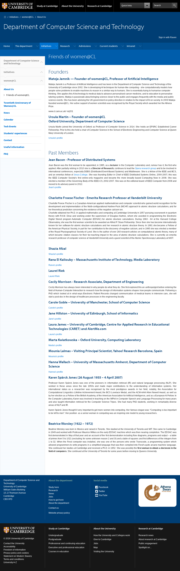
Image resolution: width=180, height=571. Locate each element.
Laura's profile (55, 334)
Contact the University (14, 543)
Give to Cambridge (102, 539)
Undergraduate (56, 535)
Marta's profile (55, 345)
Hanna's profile (56, 372)
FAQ (6, 153)
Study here (54, 487)
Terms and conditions (14, 559)
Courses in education (59, 551)
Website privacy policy (59, 513)
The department (23, 46)
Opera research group (145, 168)
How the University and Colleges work (112, 535)
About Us (41, 17)
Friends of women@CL (18, 95)
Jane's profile (55, 319)
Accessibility (9, 546)
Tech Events (10, 126)
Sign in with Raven (167, 37)
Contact (8, 140)
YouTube (103, 495)
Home (5, 16)
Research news (146, 535)
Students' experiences (15, 133)
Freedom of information (15, 550)
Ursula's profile (56, 138)
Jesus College (81, 174)
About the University (73, 6)
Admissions (85, 46)
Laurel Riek (54, 276)
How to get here (56, 500)
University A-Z (10, 562)
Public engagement (148, 543)
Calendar (8, 119)
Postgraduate (55, 539)
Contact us (54, 508)
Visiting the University (104, 551)
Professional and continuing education (67, 543)
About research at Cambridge (153, 539)
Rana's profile (55, 265)
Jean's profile (55, 187)
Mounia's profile (56, 356)
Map (96, 547)
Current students (109, 46)
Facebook (103, 487)
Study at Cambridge (47, 6)
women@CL (28, 17)
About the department (59, 503)
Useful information (14, 147)
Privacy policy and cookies (16, 553)
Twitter (102, 491)
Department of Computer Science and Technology (21, 62)
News (7, 112)
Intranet (131, 46)
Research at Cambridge (99, 6)
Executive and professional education (66, 547)
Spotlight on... (145, 547)
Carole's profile (56, 308)
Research (65, 46)
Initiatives (13, 17)
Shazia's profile (56, 254)
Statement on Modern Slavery (18, 556)
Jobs (51, 496)
